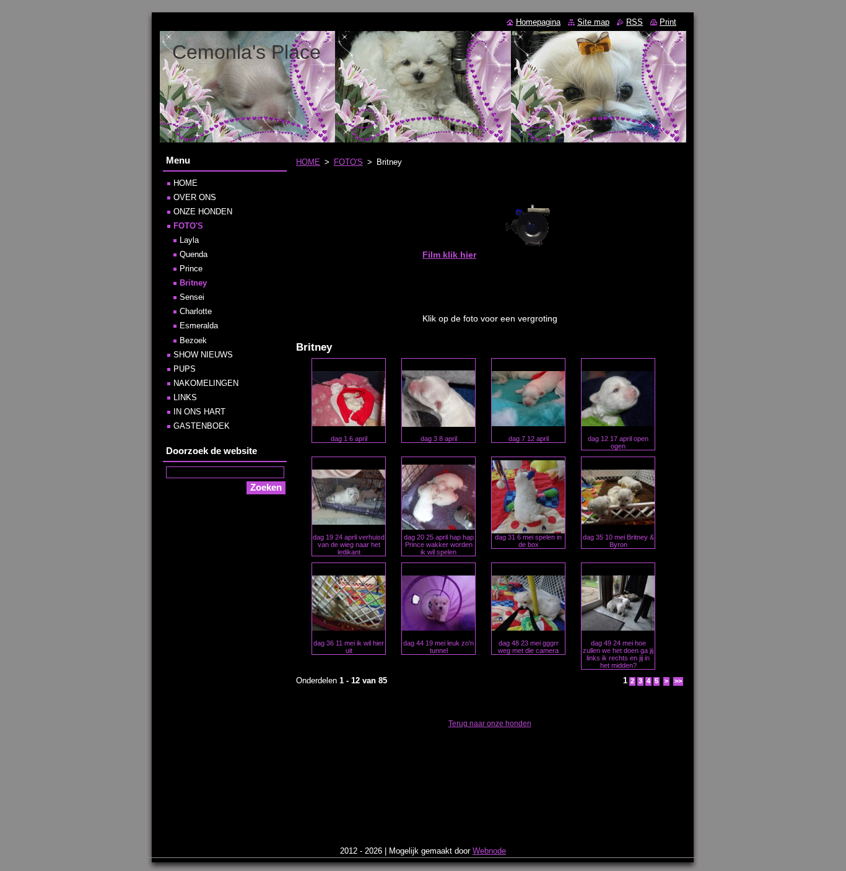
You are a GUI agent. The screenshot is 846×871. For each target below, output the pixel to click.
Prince (191, 268)
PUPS (184, 369)
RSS (634, 22)
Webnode (489, 851)
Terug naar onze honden (489, 723)
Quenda (193, 254)
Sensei (192, 297)
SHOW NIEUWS (203, 354)
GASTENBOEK (201, 426)
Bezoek (193, 340)
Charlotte (196, 311)
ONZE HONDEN (202, 211)
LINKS (185, 397)
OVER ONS (194, 197)
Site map (593, 22)
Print (668, 22)
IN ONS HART (199, 411)
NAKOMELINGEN (205, 383)
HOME (308, 162)
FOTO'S (348, 162)
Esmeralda (199, 325)
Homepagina (538, 22)
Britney (193, 282)
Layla (189, 240)
